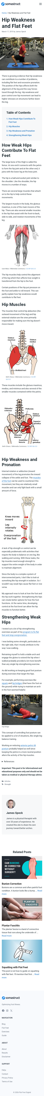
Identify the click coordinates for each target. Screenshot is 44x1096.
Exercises (5, 1032)
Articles (7, 781)
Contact (5, 1074)
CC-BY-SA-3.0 (31, 269)
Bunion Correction (12, 883)
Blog (3, 1024)
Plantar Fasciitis (11, 925)
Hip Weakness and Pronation (22, 131)
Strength (8, 784)
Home (4, 13)
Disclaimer (6, 1057)
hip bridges (17, 683)
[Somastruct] (11, 4)
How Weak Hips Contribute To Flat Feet (22, 120)
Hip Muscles (14, 126)
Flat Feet (5, 1028)
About (4, 1049)
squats (5, 683)
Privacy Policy (7, 1078)
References (9, 761)
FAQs (4, 1070)
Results (5, 1053)
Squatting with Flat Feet (15, 967)
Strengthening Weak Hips (20, 135)
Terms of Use (7, 1081)
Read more (7, 936)
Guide (4, 1035)
